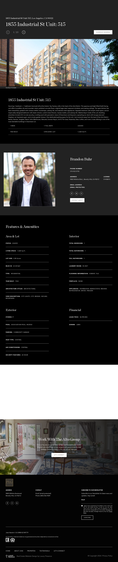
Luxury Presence (46, 556)
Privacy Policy (107, 556)
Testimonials (44, 551)
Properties (31, 551)
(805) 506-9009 (45, 496)
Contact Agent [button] (77, 200)
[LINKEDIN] (76, 193)
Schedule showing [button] (103, 32)
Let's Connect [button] (59, 455)
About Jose (18, 551)
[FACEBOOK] (71, 193)
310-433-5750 (74, 171)
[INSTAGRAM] (81, 193)
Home (8, 551)
